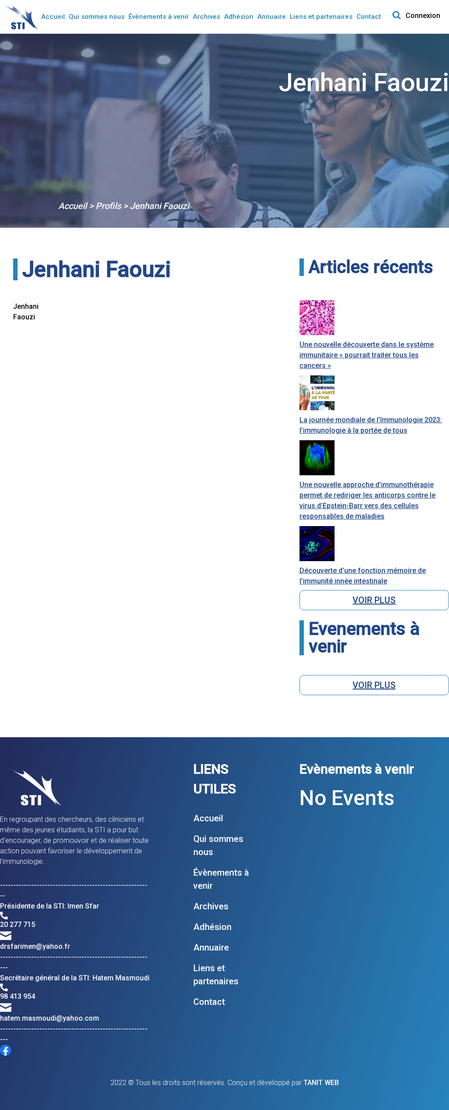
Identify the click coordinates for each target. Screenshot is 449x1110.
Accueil (53, 17)
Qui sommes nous (97, 17)
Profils (108, 206)
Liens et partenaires (321, 17)
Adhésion (238, 17)
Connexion (423, 15)
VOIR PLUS (374, 600)
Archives (206, 17)
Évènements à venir (158, 17)
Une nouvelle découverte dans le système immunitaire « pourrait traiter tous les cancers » (366, 355)
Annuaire (271, 17)
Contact (368, 17)
